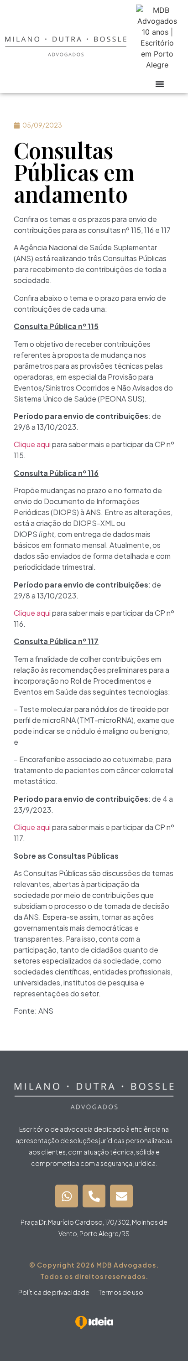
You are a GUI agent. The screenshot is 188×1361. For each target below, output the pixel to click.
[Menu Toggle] (159, 83)
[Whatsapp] (66, 1196)
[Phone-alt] (94, 1196)
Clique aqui (32, 444)
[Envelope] (121, 1196)
